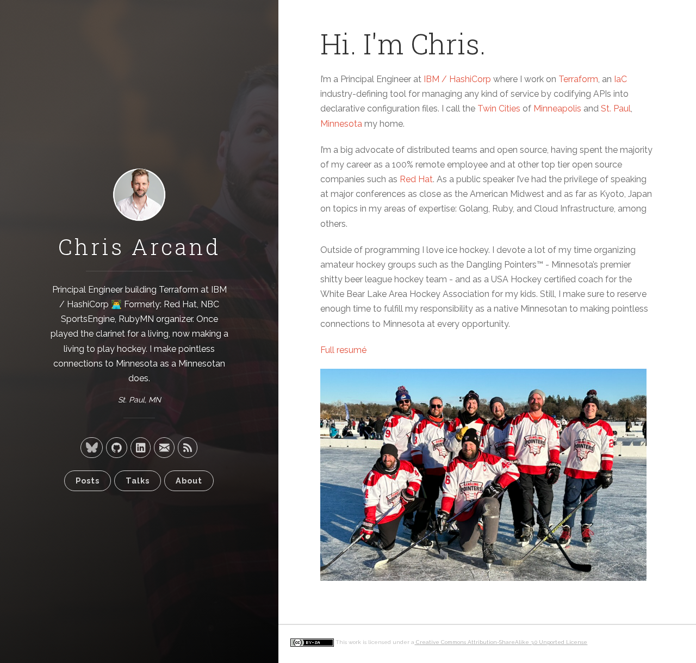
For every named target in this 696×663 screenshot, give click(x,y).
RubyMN (136, 319)
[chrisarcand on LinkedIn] (140, 447)
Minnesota (341, 124)
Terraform (178, 289)
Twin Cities (498, 108)
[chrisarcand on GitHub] (116, 447)
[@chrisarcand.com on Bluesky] (91, 447)
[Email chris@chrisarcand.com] (164, 447)
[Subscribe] (187, 447)
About (189, 480)
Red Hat (180, 304)
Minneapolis (557, 108)
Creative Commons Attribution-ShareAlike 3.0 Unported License (500, 642)
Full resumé (343, 350)
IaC (620, 79)
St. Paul (616, 108)
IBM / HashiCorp (457, 79)
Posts (88, 480)
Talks (138, 480)
